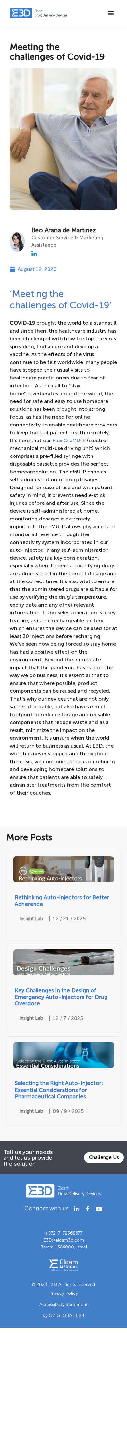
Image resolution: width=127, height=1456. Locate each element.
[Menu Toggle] (110, 13)
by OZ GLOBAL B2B (63, 1315)
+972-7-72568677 (63, 1233)
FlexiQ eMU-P (69, 440)
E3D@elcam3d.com (63, 1240)
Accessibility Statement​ (63, 1304)
